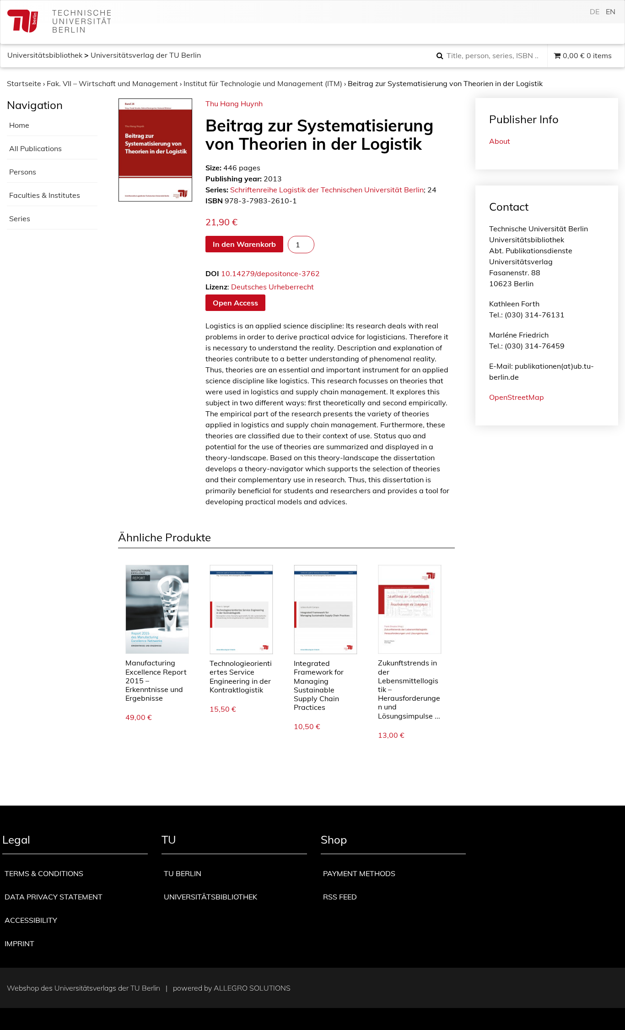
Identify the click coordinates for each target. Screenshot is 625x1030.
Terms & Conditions (44, 873)
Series (19, 218)
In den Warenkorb (244, 244)
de (594, 11)
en (610, 11)
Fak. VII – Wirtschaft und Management (112, 83)
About (499, 141)
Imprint (19, 943)
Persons (22, 171)
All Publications (35, 148)
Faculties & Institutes (44, 195)
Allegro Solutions (252, 987)
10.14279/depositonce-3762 (270, 273)
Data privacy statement (53, 896)
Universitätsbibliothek (44, 55)
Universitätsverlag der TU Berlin (146, 55)
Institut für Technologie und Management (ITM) (262, 83)
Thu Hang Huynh (234, 103)
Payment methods (359, 873)
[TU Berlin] (59, 22)
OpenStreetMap (516, 397)
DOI (212, 273)
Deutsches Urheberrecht (272, 286)
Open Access (235, 302)
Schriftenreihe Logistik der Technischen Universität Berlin (327, 189)
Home (19, 125)
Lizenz (216, 286)
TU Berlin (182, 873)
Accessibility (31, 920)
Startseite (24, 83)
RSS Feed (340, 896)
